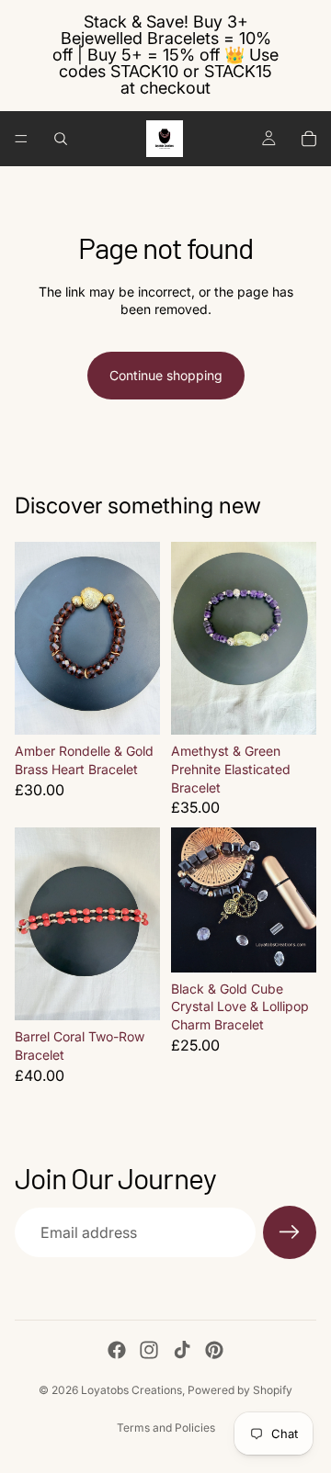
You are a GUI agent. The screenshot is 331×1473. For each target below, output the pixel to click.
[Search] (60, 138)
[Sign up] (289, 1232)
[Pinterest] (214, 1350)
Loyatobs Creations (131, 1390)
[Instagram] (149, 1350)
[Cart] (309, 138)
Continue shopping (166, 375)
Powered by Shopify (240, 1390)
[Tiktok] (182, 1350)
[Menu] (21, 139)
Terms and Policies (166, 1427)
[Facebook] (117, 1350)
